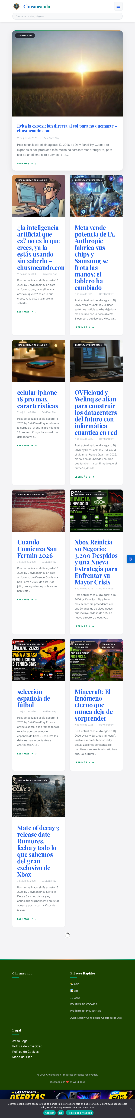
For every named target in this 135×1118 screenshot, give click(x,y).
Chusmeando (36, 6)
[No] (130, 1108)
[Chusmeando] (16, 6)
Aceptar (49, 1112)
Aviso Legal (20, 1041)
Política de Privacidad (27, 1046)
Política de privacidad (80, 1112)
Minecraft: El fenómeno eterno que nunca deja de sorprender (94, 704)
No (61, 1112)
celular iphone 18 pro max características (37, 399)
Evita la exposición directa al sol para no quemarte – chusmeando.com (67, 128)
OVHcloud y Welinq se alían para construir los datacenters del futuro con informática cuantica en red (96, 412)
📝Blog (74, 990)
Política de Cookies (25, 1051)
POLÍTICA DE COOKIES (83, 1004)
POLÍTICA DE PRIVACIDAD (85, 1011)
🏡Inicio (74, 983)
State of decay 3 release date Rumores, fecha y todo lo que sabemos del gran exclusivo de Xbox (38, 850)
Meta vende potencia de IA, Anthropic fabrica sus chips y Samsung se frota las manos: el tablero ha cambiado (95, 257)
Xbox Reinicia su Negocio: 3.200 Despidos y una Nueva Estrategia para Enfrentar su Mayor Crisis (96, 562)
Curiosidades (25, 35)
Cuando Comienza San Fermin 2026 (37, 548)
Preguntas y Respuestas (88, 180)
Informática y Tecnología (32, 180)
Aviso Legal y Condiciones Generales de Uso (96, 1017)
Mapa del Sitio (22, 1057)
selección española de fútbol (33, 698)
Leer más (25, 163)
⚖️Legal (75, 997)
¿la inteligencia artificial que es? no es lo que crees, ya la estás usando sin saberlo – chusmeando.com (42, 247)
